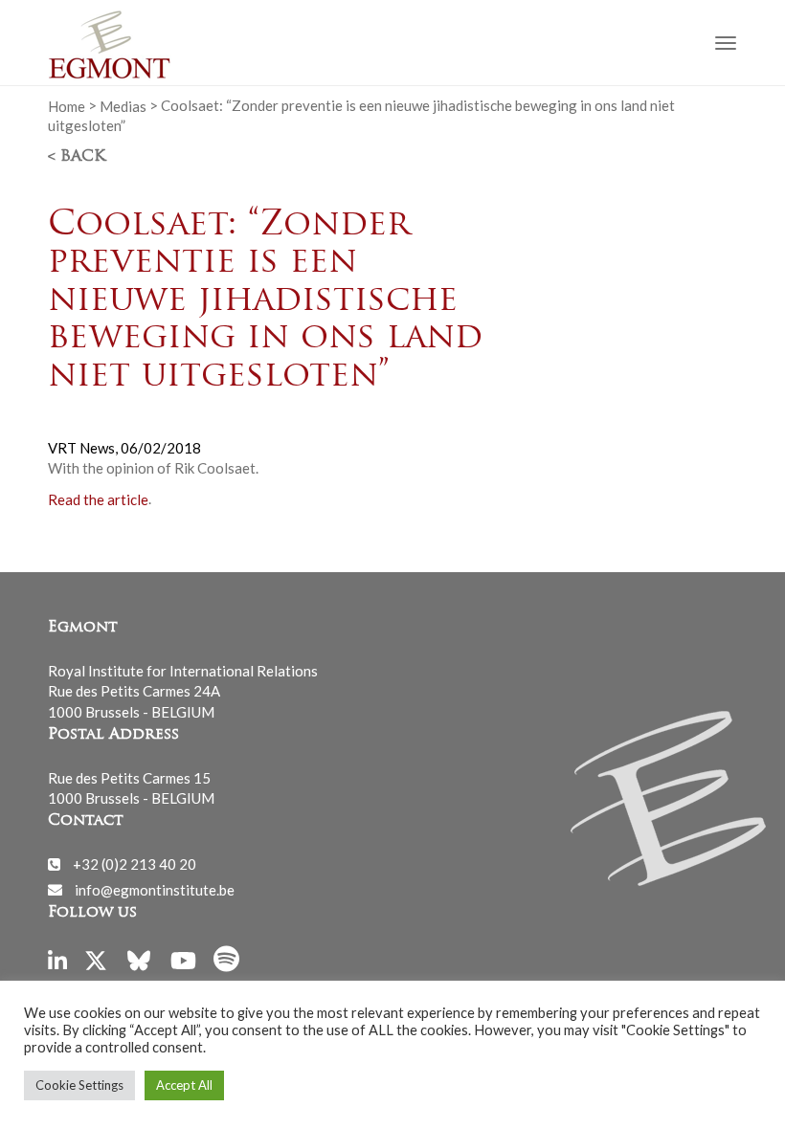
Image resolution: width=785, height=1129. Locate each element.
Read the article (98, 498)
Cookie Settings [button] (79, 1085)
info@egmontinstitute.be (155, 888)
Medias (123, 105)
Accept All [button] (184, 1085)
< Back (76, 157)
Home (66, 105)
